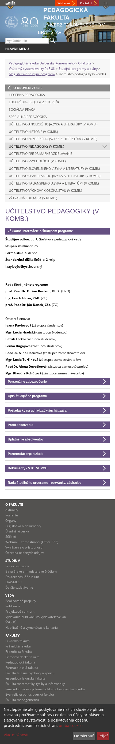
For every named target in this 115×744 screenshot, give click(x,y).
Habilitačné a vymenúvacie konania (31, 627)
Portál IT (86, 3)
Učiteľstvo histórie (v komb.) (33, 131)
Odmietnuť (84, 735)
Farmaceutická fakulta (21, 667)
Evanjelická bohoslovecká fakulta (29, 694)
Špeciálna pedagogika (28, 116)
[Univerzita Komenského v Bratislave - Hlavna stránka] (21, 21)
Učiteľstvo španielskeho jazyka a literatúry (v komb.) (55, 176)
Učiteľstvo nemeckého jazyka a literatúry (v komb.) (53, 139)
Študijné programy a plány (78, 68)
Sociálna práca (22, 109)
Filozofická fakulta (18, 651)
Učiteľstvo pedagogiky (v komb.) (36, 146)
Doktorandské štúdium (22, 576)
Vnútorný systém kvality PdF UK (32, 68)
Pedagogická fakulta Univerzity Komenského (42, 63)
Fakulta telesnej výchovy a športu (29, 673)
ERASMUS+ (13, 582)
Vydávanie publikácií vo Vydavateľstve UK (35, 617)
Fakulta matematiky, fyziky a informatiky (35, 683)
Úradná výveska (17, 531)
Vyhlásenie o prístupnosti (24, 547)
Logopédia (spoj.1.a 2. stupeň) (34, 102)
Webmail (64, 3)
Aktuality (11, 510)
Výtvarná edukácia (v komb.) (33, 198)
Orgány (10, 520)
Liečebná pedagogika (27, 95)
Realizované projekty (20, 601)
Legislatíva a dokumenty (23, 526)
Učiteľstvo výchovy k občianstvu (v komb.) (45, 190)
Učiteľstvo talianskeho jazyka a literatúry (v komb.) (54, 183)
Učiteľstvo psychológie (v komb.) (37, 161)
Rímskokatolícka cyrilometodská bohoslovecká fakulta (45, 689)
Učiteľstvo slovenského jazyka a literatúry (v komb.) (54, 168)
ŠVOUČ (10, 622)
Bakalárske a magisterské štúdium (31, 571)
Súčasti (10, 536)
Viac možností (16, 734)
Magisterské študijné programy (32, 74)
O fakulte (84, 63)
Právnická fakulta (18, 646)
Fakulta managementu (22, 699)
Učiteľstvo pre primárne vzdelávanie (40, 153)
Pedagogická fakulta (20, 662)
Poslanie (11, 515)
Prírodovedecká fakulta (22, 657)
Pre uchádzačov (17, 566)
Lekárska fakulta (17, 641)
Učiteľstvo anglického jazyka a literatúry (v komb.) (53, 124)
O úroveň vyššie (27, 88)
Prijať (103, 735)
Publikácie (12, 606)
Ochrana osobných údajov (24, 552)
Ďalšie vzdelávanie (19, 587)
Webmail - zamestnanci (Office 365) (31, 542)
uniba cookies (71, 725)
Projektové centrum (19, 611)
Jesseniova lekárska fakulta (25, 678)
